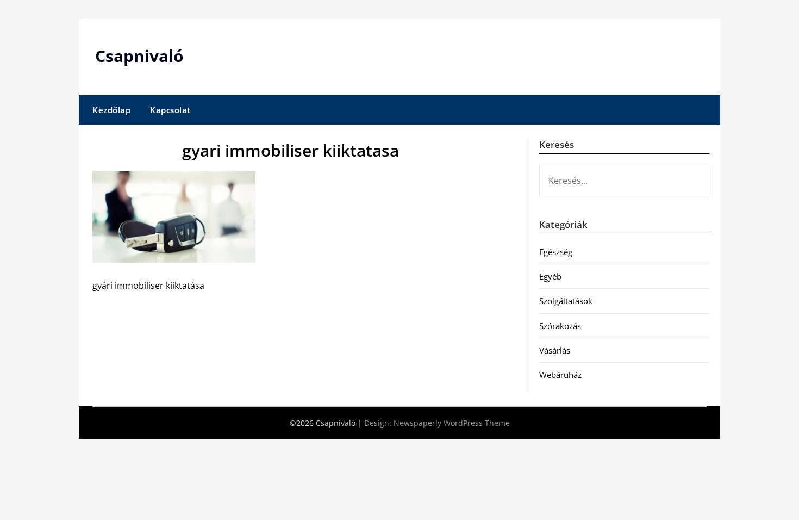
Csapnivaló (139, 56)
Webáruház (560, 374)
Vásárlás (554, 350)
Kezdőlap (111, 109)
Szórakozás (560, 325)
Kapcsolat (170, 109)
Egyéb (550, 276)
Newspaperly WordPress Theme (452, 423)
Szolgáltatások (565, 300)
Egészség (555, 251)
